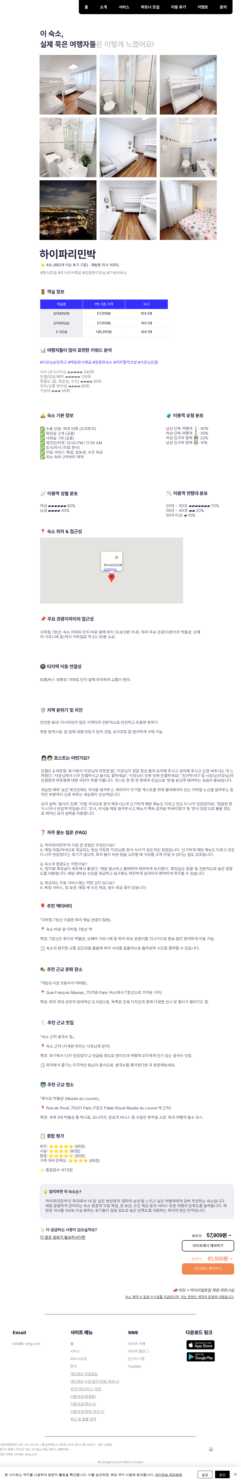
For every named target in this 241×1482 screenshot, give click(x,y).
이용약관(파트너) (83, 1404)
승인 (222, 1474)
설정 (205, 1474)
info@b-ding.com (25, 1454)
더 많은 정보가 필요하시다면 (62, 1237)
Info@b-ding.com (26, 1344)
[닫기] (235, 1474)
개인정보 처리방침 (168, 1474)
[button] (124, 7)
